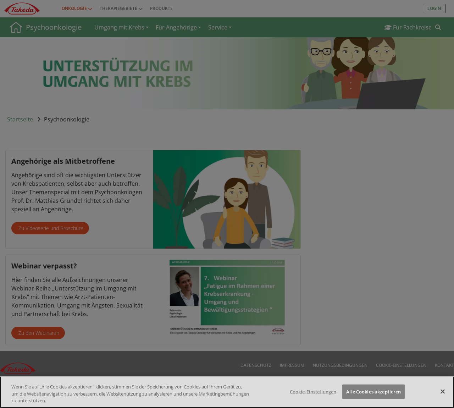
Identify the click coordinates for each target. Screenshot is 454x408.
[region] (227, 392)
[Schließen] (442, 391)
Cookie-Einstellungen (313, 391)
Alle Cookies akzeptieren (373, 391)
